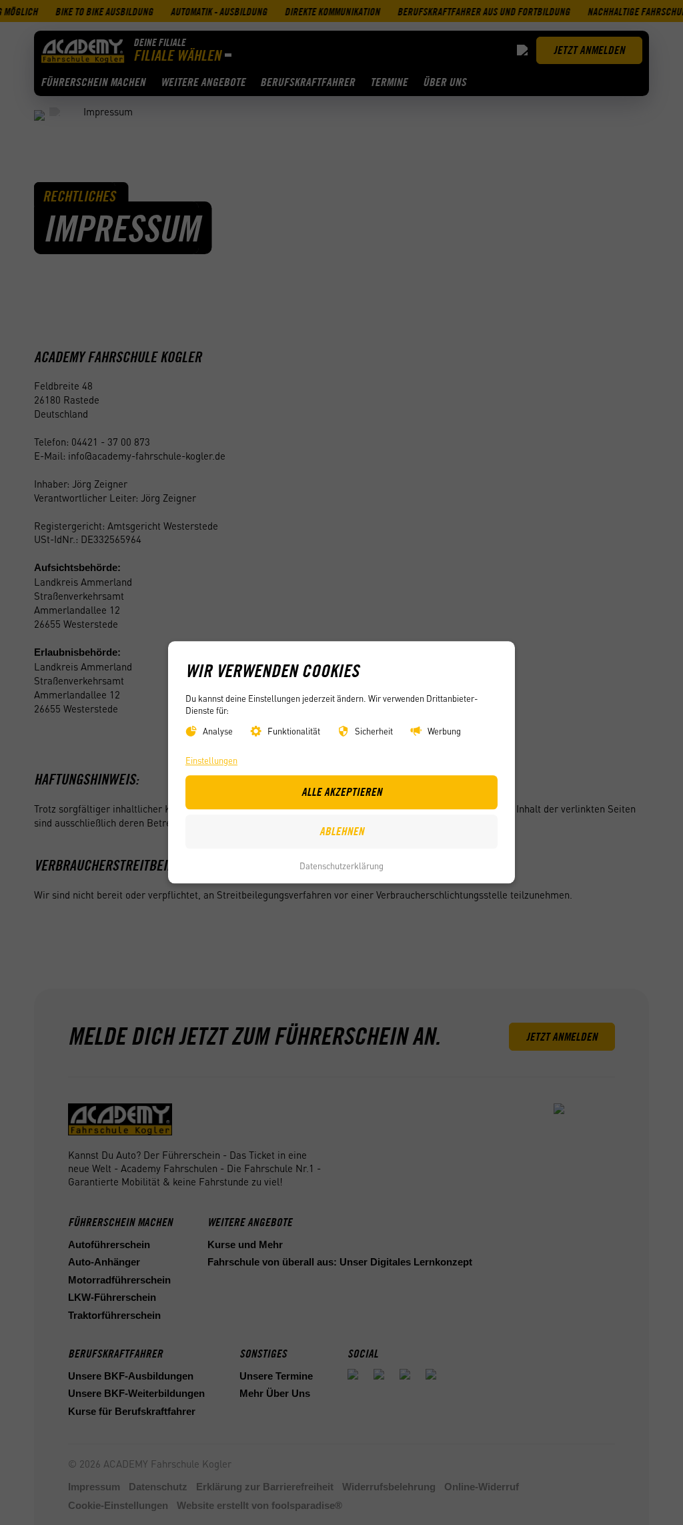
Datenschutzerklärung (341, 865)
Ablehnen (341, 832)
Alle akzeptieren (341, 792)
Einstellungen (211, 761)
